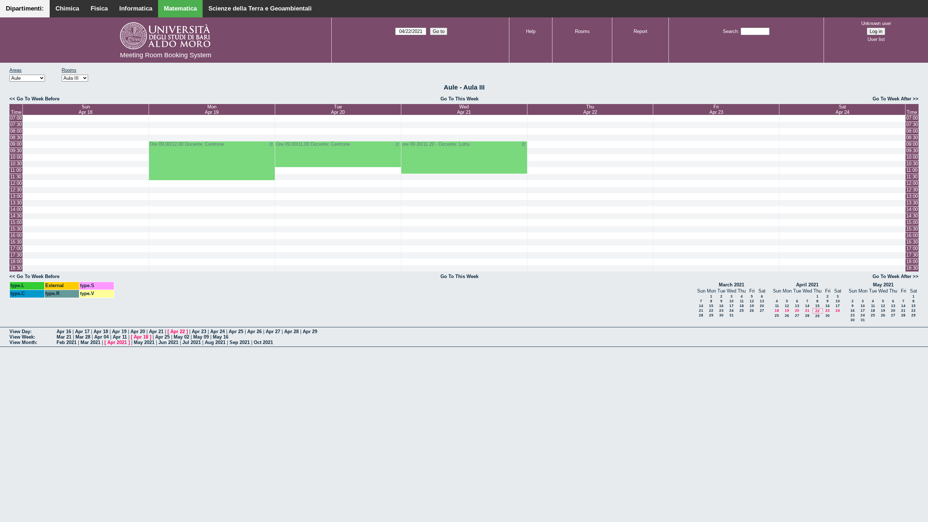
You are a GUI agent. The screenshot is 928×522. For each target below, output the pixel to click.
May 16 (220, 337)
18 (742, 306)
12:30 (16, 189)
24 (731, 310)
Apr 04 (101, 337)
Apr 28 (291, 331)
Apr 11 (120, 337)
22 (711, 310)
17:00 (16, 248)
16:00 (16, 235)
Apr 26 (254, 331)
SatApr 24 (842, 109)
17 (731, 306)
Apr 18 (101, 331)
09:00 (16, 144)
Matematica (180, 8)
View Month (22, 342)
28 (701, 315)
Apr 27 (273, 331)
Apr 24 (217, 331)
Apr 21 (156, 331)
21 (701, 310)
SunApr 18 (85, 109)
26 (752, 310)
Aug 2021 (215, 342)
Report (640, 31)
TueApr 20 (338, 109)
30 (721, 315)
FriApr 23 (716, 109)
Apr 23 (199, 331)
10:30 (16, 163)
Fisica (99, 8)
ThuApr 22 (590, 109)
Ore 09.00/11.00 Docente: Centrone (313, 144)
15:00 (16, 222)
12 (752, 301)
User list (876, 39)
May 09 (201, 337)
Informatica (135, 8)
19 (752, 306)
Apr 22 (177, 331)
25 (742, 310)
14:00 (16, 209)
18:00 (16, 261)
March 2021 (731, 284)
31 (731, 315)
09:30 (16, 150)
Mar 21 (64, 337)
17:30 (16, 255)
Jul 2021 (191, 342)
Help (530, 31)
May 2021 (883, 284)
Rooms (582, 31)
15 (711, 306)
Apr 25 (236, 331)
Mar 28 (82, 337)
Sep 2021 (239, 342)
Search (730, 31)
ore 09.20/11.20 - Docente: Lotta (435, 144)
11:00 (15, 170)
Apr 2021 (117, 342)
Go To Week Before (38, 99)
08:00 (16, 131)
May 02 (181, 337)
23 (721, 310)
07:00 (16, 118)
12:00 (16, 183)
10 (731, 301)
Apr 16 (64, 331)
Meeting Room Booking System (165, 55)
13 (762, 301)
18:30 (16, 268)
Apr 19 (119, 331)
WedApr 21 (464, 109)
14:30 (16, 216)
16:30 (16, 242)
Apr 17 (82, 331)
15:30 (16, 229)
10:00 (16, 157)
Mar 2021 (90, 342)
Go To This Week (459, 99)
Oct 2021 (263, 342)
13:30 (16, 203)
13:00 (16, 196)
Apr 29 (310, 331)
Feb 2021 (66, 342)
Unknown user (876, 23)
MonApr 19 (212, 109)
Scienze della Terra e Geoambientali (260, 8)
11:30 (15, 176)
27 (762, 310)
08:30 (16, 137)
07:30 (16, 124)
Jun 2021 (168, 342)
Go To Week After (892, 99)
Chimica (67, 8)
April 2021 (807, 284)
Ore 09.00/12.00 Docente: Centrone (187, 144)
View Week (21, 337)
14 (701, 306)
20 (762, 306)
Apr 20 (137, 331)
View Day (19, 331)
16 (721, 306)
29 (711, 315)
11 (742, 301)
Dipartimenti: (25, 8)
